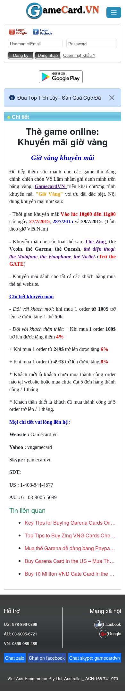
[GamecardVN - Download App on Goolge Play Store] (61, 76)
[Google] (18, 31)
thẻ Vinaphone (55, 256)
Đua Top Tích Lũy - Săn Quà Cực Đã (59, 97)
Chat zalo (14, 658)
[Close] (112, 98)
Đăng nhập (48, 55)
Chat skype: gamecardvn (94, 658)
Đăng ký (21, 55)
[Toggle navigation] (113, 12)
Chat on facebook (47, 658)
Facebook (112, 624)
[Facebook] (42, 31)
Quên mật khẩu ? (79, 55)
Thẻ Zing (95, 241)
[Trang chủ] (62, 11)
